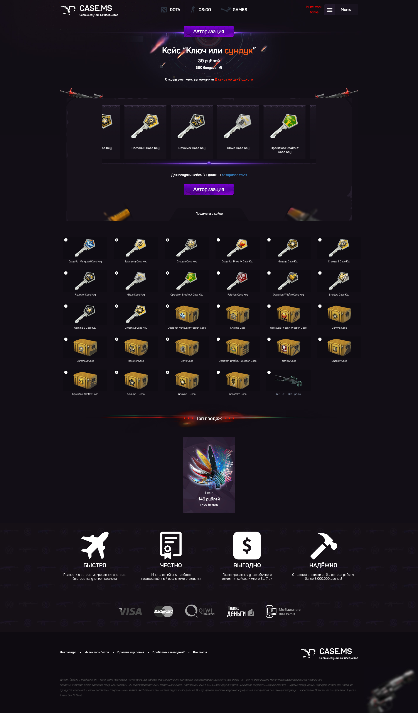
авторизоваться (234, 175)
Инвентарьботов (314, 9)
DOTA (175, 9)
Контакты (200, 652)
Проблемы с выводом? (168, 652)
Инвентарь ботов (97, 652)
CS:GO (205, 9)
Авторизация (208, 31)
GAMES (240, 9)
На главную (68, 652)
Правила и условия (130, 652)
